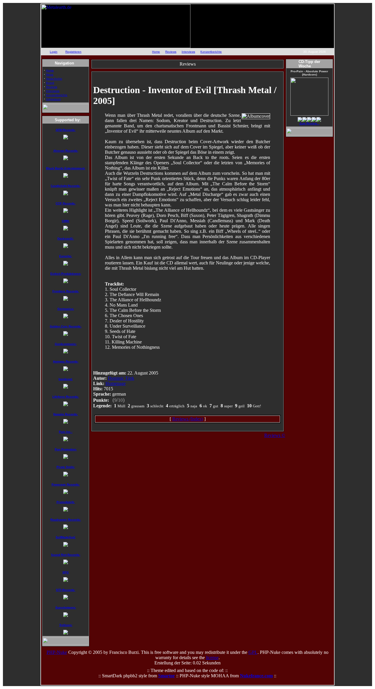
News (49, 74)
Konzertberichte (211, 51)
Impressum (53, 99)
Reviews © (274, 435)
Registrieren (73, 51)
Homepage (115, 383)
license (212, 657)
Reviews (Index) (187, 418)
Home (156, 51)
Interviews (188, 51)
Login (53, 51)
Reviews (170, 51)
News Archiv (54, 78)
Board (50, 82)
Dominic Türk (121, 378)
